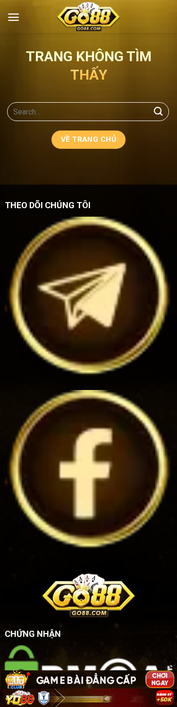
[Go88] (89, 16)
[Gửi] (158, 111)
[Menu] (13, 17)
